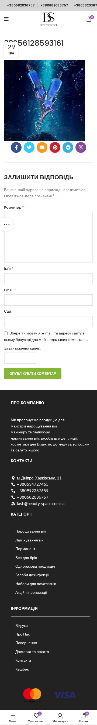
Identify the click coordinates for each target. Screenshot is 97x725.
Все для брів (26, 557)
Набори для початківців (35, 583)
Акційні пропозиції (31, 592)
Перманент (25, 548)
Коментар (14, 206)
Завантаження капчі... (22, 348)
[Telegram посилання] (68, 147)
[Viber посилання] (80, 147)
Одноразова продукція (35, 566)
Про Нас (22, 634)
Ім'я (8, 268)
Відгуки (21, 625)
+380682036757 (21, 5)
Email (10, 289)
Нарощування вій (30, 531)
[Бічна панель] (6, 224)
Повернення (26, 642)
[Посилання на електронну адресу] (42, 147)
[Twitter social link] (29, 147)
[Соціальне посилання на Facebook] (16, 147)
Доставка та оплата (32, 651)
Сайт (8, 311)
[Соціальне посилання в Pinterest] (55, 147)
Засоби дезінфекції (32, 574)
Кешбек (22, 669)
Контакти (23, 660)
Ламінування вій (29, 540)
